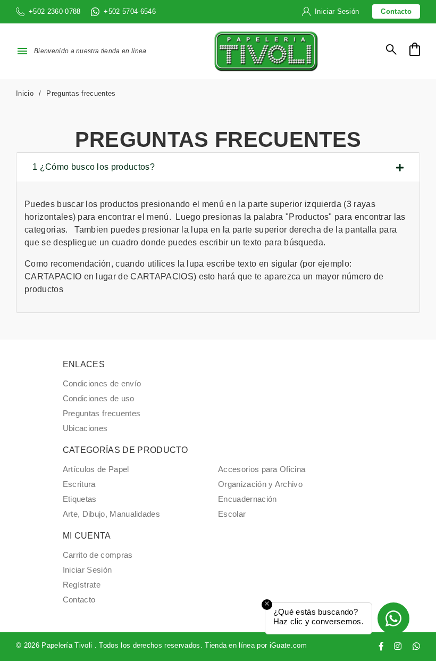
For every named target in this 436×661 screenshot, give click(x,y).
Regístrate (81, 585)
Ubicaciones (85, 428)
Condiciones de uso (99, 398)
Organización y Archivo (260, 484)
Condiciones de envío (102, 383)
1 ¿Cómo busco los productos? (93, 166)
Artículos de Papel (96, 469)
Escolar (232, 514)
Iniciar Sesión (337, 11)
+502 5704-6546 (129, 11)
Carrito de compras (98, 555)
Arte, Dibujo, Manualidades (111, 514)
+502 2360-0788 (54, 11)
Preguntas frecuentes (101, 413)
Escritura (79, 484)
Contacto (396, 11)
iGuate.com (288, 645)
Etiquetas (80, 499)
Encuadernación (247, 499)
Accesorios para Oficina (261, 469)
